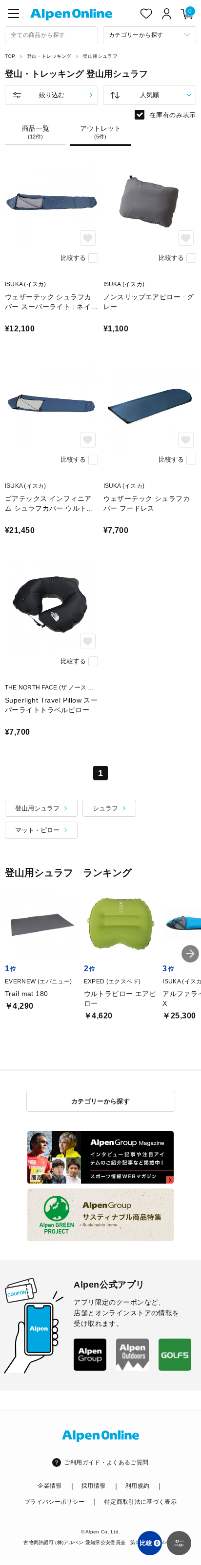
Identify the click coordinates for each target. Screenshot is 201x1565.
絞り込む (51, 95)
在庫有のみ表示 (172, 115)
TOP (10, 56)
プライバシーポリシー (54, 1501)
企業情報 (49, 1485)
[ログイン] (167, 13)
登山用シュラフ (99, 56)
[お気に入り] (146, 13)
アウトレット (100, 132)
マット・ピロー (37, 830)
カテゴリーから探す (100, 1101)
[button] (190, 954)
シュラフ (105, 808)
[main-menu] (13, 13)
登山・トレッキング (49, 56)
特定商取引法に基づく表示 (140, 1501)
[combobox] (51, 34)
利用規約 (137, 1485)
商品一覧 (35, 132)
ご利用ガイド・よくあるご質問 (106, 1462)
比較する (73, 257)
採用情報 (93, 1485)
